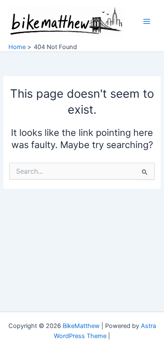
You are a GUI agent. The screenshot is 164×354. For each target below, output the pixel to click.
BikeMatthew (81, 326)
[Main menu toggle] (147, 21)
